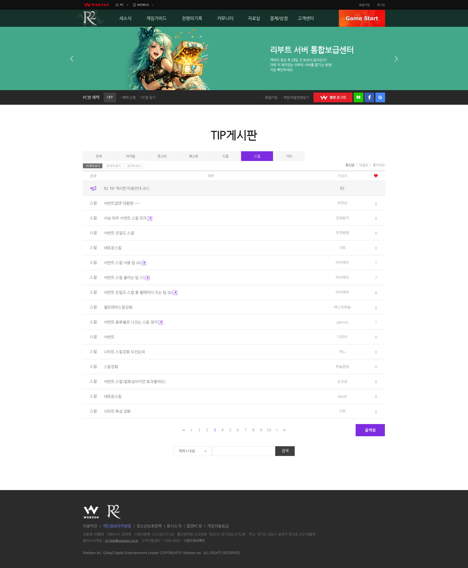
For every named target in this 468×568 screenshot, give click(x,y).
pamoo (342, 322)
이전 (72, 58)
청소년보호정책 (149, 526)
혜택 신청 (129, 97)
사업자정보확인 (194, 540)
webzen (96, 5)
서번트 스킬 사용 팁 (122, 262)
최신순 (350, 165)
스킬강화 (111, 366)
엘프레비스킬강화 (118, 307)
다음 (396, 58)
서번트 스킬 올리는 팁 (124, 277)
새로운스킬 (113, 248)
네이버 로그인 (358, 97)
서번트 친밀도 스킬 (119, 233)
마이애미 (342, 262)
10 (269, 429)
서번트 (109, 337)
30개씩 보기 (113, 166)
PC (122, 5)
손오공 (342, 381)
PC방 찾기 (148, 97)
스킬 (257, 156)
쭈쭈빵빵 (342, 233)
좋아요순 (379, 165)
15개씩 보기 (93, 166)
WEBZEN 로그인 (332, 97)
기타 (289, 156)
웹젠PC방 (194, 526)
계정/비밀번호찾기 (296, 97)
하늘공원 (342, 366)
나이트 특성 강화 (117, 411)
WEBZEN (91, 512)
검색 (285, 450)
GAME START (362, 18)
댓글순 (363, 165)
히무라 (342, 203)
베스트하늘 (342, 307)
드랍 (225, 156)
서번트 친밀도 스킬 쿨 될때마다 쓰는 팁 (138, 292)
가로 (342, 248)
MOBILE (143, 5)
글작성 (370, 430)
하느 (342, 352)
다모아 (342, 337)
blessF (342, 396)
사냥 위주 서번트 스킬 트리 (126, 218)
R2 (90, 18)
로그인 (381, 5)
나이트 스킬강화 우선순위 (124, 352)
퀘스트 (193, 156)
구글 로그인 (380, 97)
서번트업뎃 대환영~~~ (122, 203)
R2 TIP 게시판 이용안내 (126, 188)
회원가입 (364, 5)
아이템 (130, 156)
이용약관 (90, 526)
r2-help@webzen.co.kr (121, 540)
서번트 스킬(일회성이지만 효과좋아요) (135, 381)
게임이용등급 (218, 526)
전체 (99, 156)
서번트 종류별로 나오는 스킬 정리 (131, 322)
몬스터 (162, 156)
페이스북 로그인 (369, 97)
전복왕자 (342, 218)
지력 (342, 411)
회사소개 (174, 526)
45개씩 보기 (134, 166)
